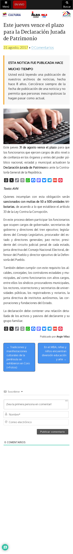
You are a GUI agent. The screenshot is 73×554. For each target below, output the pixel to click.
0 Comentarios (42, 47)
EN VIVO (19, 4)
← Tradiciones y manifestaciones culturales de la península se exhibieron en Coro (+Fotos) (18, 357)
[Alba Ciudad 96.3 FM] (36, 15)
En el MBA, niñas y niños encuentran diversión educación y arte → (54, 353)
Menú (6, 6)
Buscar (67, 6)
